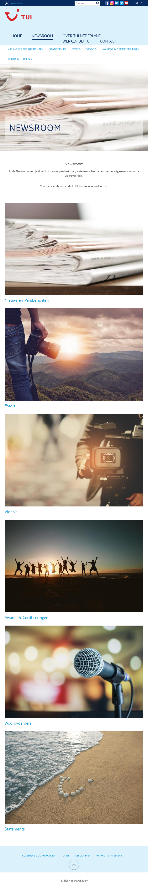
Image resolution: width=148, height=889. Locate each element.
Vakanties (16, 3)
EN (142, 3)
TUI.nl (65, 855)
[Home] (21, 16)
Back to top (74, 865)
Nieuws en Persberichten (26, 49)
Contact (108, 41)
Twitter (122, 3)
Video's (91, 49)
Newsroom (42, 36)
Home (16, 36)
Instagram (112, 3)
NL (136, 3)
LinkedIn (117, 3)
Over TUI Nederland (82, 36)
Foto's (76, 49)
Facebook (107, 3)
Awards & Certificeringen (121, 49)
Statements (57, 49)
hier (105, 186)
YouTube (126, 3)
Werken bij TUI (77, 41)
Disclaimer (83, 855)
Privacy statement (109, 855)
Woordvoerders (20, 59)
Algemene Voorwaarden (39, 855)
